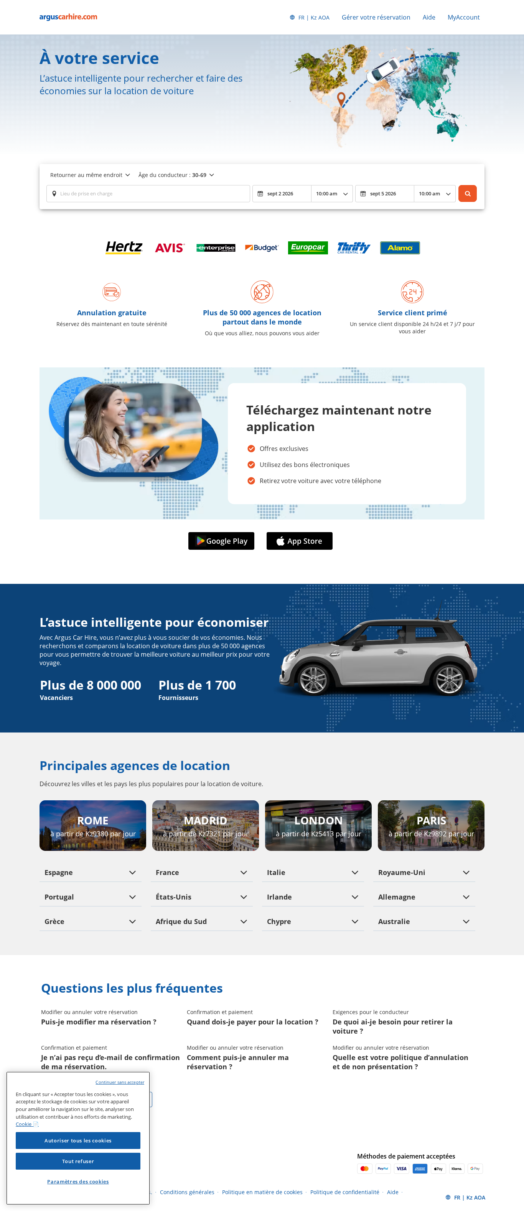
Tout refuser (78, 1161)
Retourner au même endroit (86, 175)
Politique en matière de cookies (262, 1192)
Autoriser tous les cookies (78, 1140)
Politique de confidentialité (344, 1192)
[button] (222, 541)
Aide (429, 17)
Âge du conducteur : (172, 175)
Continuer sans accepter (120, 1082)
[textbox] (148, 193)
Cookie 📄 (27, 1124)
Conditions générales (187, 1192)
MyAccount (464, 17)
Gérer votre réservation (376, 17)
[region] (78, 1138)
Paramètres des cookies (78, 1181)
